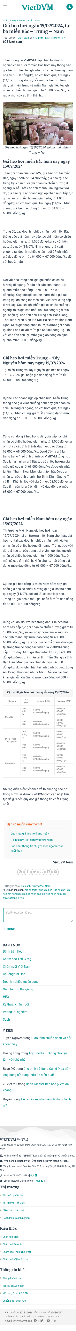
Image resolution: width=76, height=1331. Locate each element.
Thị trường (9, 1187)
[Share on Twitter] (34, 872)
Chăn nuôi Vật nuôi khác (16, 1259)
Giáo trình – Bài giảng (18, 989)
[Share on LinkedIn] (48, 872)
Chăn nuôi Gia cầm (13, 1244)
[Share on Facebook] (27, 872)
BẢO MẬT (27, 1316)
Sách (6, 1019)
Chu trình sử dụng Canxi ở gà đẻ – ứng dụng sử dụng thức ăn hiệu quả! (37, 1072)
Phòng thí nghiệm (15, 1012)
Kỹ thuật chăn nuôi (16, 1004)
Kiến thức (8, 1228)
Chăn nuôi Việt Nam (17, 966)
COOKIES (39, 1316)
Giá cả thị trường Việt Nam (21, 20)
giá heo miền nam (52, 893)
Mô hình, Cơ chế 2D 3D (15, 1293)
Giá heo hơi (59, 889)
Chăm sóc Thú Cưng (17, 959)
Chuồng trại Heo (14, 974)
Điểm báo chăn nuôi (13, 1210)
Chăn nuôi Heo (11, 1236)
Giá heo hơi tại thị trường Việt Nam (32, 840)
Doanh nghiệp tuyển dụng (21, 982)
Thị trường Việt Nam (14, 1195)
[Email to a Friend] (41, 872)
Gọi (32, 1175)
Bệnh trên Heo (12, 951)
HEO (6, 997)
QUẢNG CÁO (54, 1316)
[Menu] (5, 7)
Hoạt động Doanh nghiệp (16, 1217)
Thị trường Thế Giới (14, 1202)
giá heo (48, 889)
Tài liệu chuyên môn (13, 1285)
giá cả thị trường (34, 889)
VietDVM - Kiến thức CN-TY (49, 38)
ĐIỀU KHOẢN (12, 1316)
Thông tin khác (13, 1269)
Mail (38, 1180)
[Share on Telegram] (55, 872)
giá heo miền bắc (31, 893)
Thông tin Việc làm (13, 1278)
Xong (11, 929)
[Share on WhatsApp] (20, 872)
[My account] (69, 7)
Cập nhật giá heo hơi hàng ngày (30, 833)
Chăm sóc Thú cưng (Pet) (17, 1251)
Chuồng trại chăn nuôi (14, 1300)
